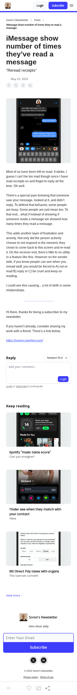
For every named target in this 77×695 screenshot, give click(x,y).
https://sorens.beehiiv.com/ (24, 340)
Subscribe (58, 5)
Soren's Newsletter (17, 20)
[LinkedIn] (43, 660)
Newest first (55, 358)
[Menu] (71, 5)
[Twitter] (33, 660)
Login (40, 5)
